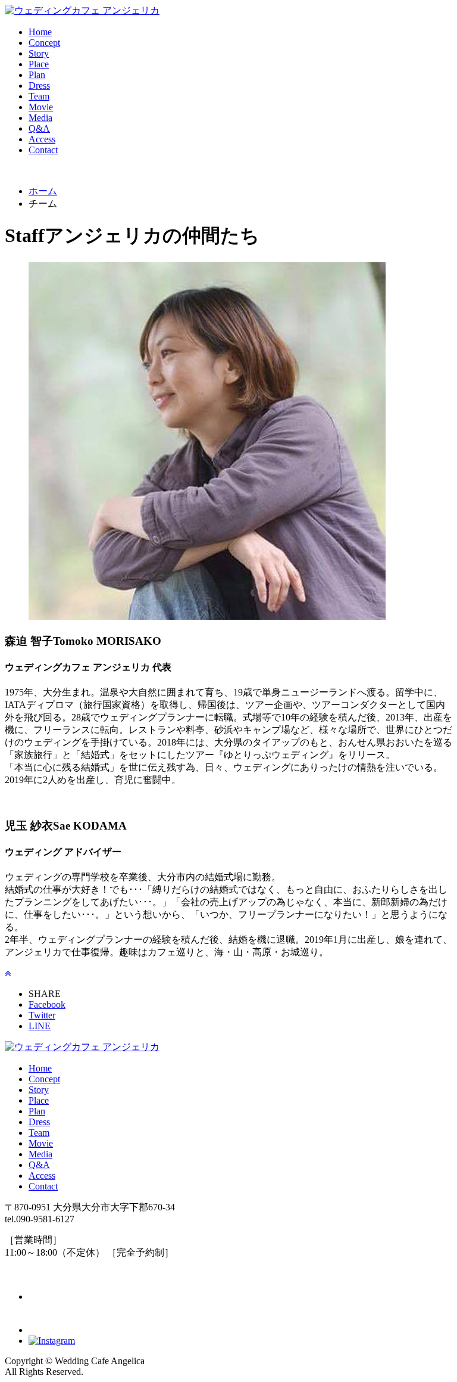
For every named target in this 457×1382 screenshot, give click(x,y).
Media (40, 118)
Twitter (42, 1015)
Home (40, 32)
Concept (44, 43)
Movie (41, 107)
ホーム (43, 191)
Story (39, 53)
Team (39, 96)
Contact (43, 150)
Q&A (39, 128)
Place (39, 64)
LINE (40, 1026)
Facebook (47, 1004)
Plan (37, 75)
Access (42, 139)
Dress (39, 85)
